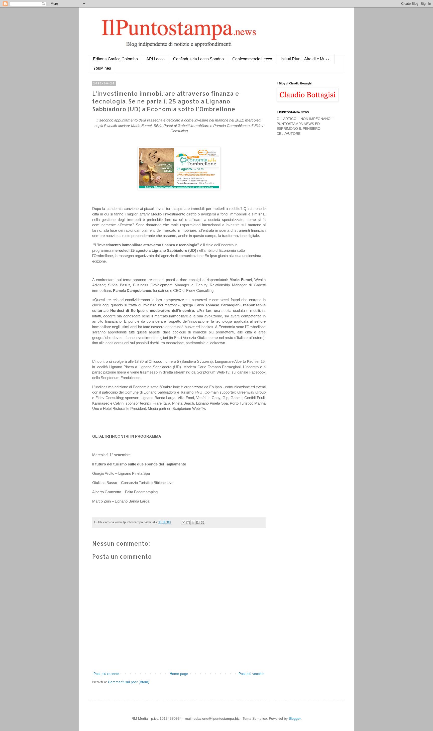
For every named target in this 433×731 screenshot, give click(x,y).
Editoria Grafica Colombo (115, 59)
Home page (179, 674)
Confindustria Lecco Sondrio (198, 59)
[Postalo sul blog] (188, 522)
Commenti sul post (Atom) (128, 682)
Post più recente (106, 674)
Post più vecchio (251, 674)
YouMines (102, 68)
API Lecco (155, 59)
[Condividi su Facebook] (197, 522)
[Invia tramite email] (183, 522)
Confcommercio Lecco (252, 59)
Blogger (295, 718)
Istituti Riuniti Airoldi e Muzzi (306, 59)
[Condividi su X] (192, 522)
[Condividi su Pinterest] (202, 522)
